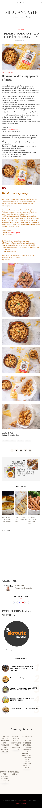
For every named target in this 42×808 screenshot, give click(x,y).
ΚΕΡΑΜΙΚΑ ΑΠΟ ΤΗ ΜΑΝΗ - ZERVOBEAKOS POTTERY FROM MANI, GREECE (16, 743)
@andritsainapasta (13, 129)
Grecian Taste (21, 12)
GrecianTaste (19, 585)
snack (28, 441)
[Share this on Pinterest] (21, 450)
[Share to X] (16, 450)
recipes (20, 441)
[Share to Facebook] (12, 450)
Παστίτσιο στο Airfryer (17, 678)
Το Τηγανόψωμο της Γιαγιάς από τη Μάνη (24, 708)
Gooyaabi (22, 801)
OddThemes (21, 804)
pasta (13, 441)
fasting (21, 29)
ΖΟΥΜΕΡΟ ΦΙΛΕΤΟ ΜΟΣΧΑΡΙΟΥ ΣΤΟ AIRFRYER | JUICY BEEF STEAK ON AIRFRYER (22, 668)
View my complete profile (23, 588)
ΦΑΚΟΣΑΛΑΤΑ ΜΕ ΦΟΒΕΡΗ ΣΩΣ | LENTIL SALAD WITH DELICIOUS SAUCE (23, 689)
